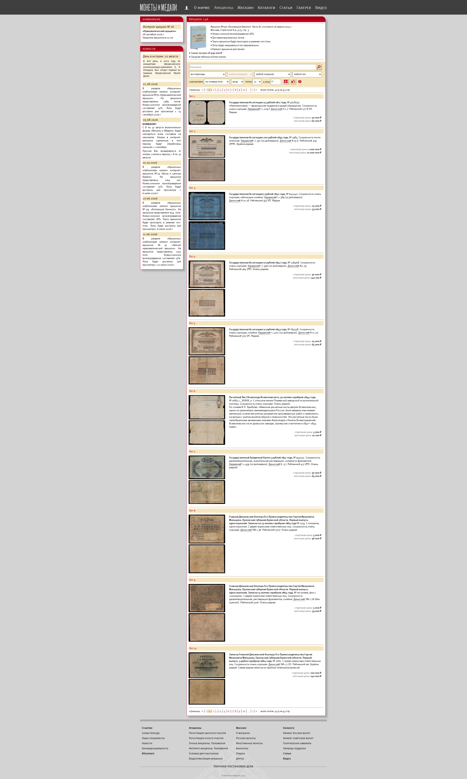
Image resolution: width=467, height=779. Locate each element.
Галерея (304, 7)
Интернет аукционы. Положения (208, 748)
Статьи (285, 7)
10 (244, 89)
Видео (321, 7)
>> (256, 89)
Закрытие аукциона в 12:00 (159, 34)
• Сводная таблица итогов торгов (207, 56)
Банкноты (242, 748)
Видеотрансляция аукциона (206, 758)
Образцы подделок (294, 748)
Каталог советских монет (298, 738)
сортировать (196, 81)
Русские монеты (246, 738)
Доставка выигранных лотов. (228, 37)
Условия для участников (203, 753)
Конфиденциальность (155, 748)
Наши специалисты (153, 738)
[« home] (158, 7)
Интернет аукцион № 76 (158, 27)
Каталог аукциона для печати (228, 49)
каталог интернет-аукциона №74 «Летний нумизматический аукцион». (161, 245)
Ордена (240, 753)
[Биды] (293, 81)
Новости (147, 743)
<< (202, 89)
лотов (248, 81)
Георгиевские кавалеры (297, 743)
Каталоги (266, 7)
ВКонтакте (148, 753)
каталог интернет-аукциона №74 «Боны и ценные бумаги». (161, 173)
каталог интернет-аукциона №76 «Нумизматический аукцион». (161, 95)
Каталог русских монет (296, 733)
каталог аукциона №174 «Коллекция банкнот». (161, 208)
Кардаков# (254, 109)
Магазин (246, 7)
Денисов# (276, 109)
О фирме (202, 7)
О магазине (243, 733)
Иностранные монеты (249, 743)
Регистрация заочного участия (207, 733)
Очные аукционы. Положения (207, 743)
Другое (240, 758)
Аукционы (223, 7)
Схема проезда (150, 733)
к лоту (266, 81)
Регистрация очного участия (206, 738)
